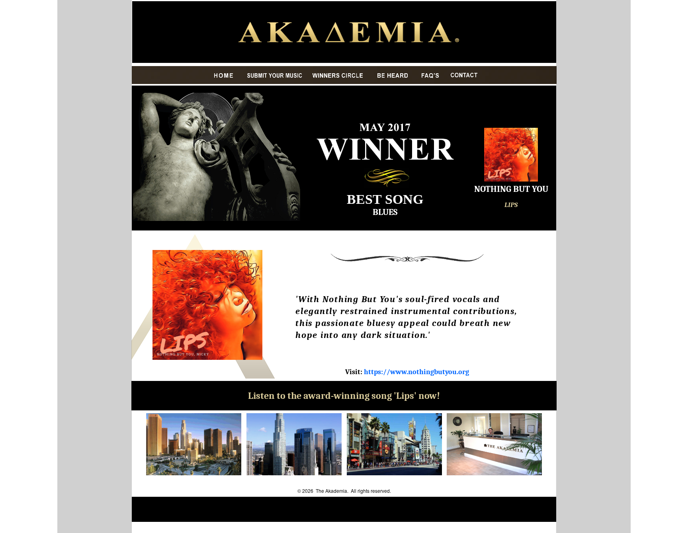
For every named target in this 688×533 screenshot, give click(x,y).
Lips (405, 395)
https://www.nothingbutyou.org (416, 372)
